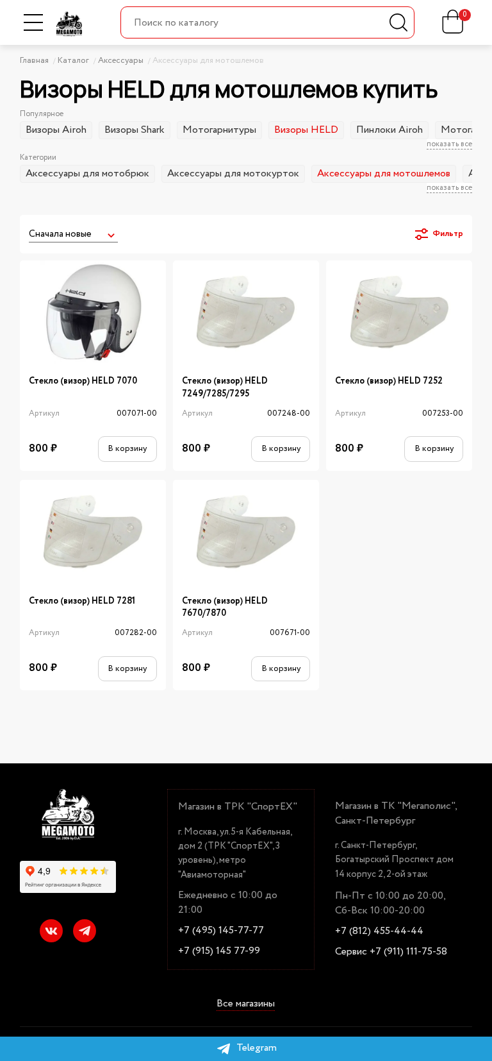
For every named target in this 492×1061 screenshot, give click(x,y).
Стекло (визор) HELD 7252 (389, 381)
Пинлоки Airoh (389, 130)
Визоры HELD (306, 130)
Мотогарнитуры (219, 130)
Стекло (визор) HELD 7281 (82, 601)
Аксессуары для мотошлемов (383, 173)
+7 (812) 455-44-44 (379, 931)
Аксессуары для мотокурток (233, 173)
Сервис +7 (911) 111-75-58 (391, 952)
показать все (449, 144)
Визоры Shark (134, 130)
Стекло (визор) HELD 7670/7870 (225, 607)
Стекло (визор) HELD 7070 (83, 381)
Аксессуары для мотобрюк (87, 173)
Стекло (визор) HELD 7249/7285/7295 (225, 387)
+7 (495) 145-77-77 (221, 931)
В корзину (127, 449)
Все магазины (246, 1004)
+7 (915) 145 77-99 (219, 951)
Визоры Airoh (56, 130)
